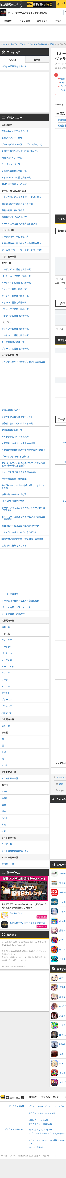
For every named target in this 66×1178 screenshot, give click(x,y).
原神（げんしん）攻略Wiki (40, 1129)
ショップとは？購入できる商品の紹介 (19, 472)
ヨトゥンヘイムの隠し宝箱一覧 (16, 177)
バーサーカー (8, 653)
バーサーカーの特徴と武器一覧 (16, 275)
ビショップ (7, 706)
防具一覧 (6, 725)
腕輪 (4, 804)
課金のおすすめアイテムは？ (15, 131)
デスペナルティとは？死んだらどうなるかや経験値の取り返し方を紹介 (23, 464)
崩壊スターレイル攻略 (38, 1120)
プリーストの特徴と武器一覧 (15, 348)
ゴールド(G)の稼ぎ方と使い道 (15, 456)
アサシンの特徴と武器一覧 (14, 302)
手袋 (4, 752)
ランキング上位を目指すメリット (17, 416)
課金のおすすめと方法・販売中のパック (20, 525)
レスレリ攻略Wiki (36, 1147)
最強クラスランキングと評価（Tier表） (20, 150)
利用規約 (33, 1097)
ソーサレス (7, 659)
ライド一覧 (7, 844)
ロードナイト (8, 646)
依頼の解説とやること (12, 410)
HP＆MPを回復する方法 (13, 500)
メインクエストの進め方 (13, 613)
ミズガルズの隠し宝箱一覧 (14, 170)
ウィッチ (6, 672)
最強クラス (42, 20)
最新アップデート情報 (12, 137)
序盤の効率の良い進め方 (13, 210)
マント (5, 765)
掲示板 (37, 59)
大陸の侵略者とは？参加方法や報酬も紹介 (21, 243)
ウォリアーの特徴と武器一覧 (15, 328)
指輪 (4, 811)
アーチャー (7, 686)
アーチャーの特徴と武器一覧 (15, 295)
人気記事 (12, 59)
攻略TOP (8, 20)
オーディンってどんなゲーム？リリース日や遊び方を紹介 (23, 508)
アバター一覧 (8, 863)
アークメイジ (8, 666)
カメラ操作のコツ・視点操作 (15, 436)
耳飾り (5, 797)
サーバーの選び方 (10, 593)
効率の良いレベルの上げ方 (14, 216)
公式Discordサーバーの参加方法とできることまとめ (23, 486)
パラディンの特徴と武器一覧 (15, 315)
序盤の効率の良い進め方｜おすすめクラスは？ (23, 449)
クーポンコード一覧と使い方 (15, 236)
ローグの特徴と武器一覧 (13, 341)
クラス (58, 20)
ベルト (5, 817)
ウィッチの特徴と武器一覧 (14, 289)
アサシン (6, 692)
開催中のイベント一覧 (12, 157)
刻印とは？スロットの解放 (14, 183)
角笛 (4, 824)
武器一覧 (6, 626)
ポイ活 (21, 4)
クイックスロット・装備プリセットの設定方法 (23, 361)
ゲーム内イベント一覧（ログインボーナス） (22, 144)
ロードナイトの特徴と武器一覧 (16, 269)
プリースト (7, 699)
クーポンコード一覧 (11, 164)
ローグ (5, 679)
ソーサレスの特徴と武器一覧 (15, 335)
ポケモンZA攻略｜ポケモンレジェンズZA (46, 1106)
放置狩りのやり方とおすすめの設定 (18, 443)
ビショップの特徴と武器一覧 (15, 308)
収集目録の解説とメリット (14, 545)
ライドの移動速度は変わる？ (15, 850)
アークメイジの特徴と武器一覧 (16, 282)
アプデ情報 (24, 20)
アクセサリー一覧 (10, 778)
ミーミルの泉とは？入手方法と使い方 (19, 223)
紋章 (4, 831)
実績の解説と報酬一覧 (12, 429)
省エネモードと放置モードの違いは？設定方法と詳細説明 (23, 517)
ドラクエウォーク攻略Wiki (40, 1124)
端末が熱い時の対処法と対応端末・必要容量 (22, 538)
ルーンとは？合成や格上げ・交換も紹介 (20, 600)
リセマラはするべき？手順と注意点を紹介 (21, 197)
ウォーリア (7, 639)
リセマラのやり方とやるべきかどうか (19, 532)
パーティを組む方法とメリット (16, 607)
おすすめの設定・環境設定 (14, 478)
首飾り (5, 791)
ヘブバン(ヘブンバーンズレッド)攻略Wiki (47, 1133)
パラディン (7, 712)
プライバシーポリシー (51, 1097)
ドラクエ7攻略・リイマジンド (42, 1113)
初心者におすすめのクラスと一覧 (17, 203)
